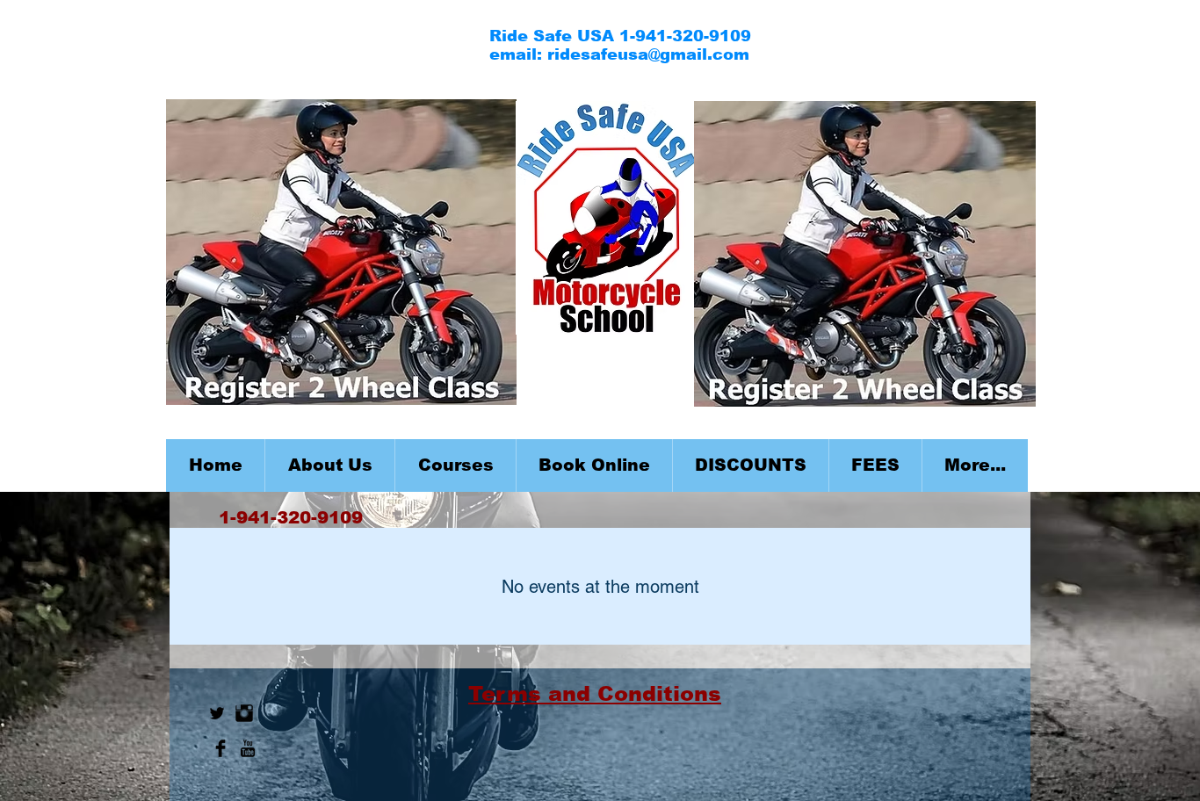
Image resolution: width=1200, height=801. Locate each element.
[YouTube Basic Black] (248, 748)
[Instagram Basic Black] (244, 713)
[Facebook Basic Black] (220, 748)
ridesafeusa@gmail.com (648, 54)
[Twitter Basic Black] (217, 713)
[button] (455, 465)
